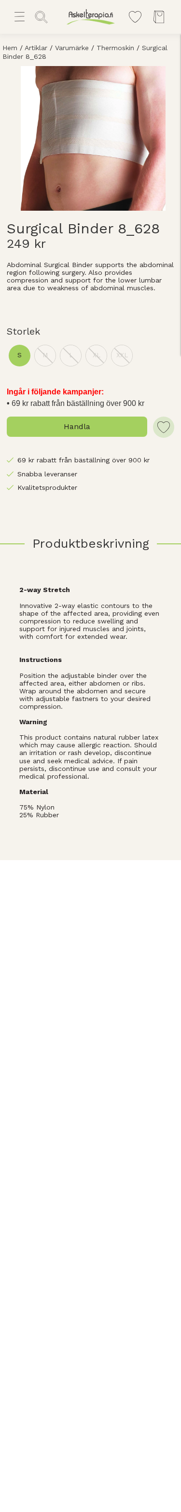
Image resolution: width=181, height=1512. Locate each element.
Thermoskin (115, 48)
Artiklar (36, 48)
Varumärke (72, 48)
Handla (77, 426)
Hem (9, 48)
